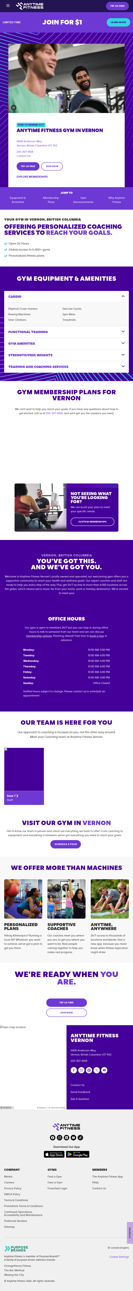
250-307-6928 (25, 151)
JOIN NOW (52, 166)
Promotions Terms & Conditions (23, 1206)
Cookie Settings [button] (119, 1256)
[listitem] (24, 776)
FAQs (95, 1182)
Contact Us (23, 156)
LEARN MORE (118, 22)
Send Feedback (80, 1092)
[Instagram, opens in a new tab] (59, 1137)
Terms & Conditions (16, 1200)
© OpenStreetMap (56, 1108)
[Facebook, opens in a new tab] (52, 1137)
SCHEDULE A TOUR (66, 844)
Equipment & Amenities (18, 200)
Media (8, 1176)
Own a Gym (55, 1182)
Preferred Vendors (15, 1221)
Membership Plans (51, 200)
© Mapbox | (42, 1108)
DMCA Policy (12, 1194)
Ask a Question (80, 1099)
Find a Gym (55, 1176)
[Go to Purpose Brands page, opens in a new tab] (16, 1249)
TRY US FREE (117, 6)
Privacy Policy (12, 1188)
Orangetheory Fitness (17, 1265)
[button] (112, 107)
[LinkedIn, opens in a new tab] (66, 1137)
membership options (39, 636)
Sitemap (9, 1226)
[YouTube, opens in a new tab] (73, 1137)
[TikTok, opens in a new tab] (80, 1137)
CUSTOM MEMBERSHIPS (92, 522)
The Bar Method (14, 1270)
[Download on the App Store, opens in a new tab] (54, 1154)
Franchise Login (57, 1188)
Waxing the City (14, 1274)
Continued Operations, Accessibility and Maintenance (23, 1213)
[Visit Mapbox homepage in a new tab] (7, 1107)
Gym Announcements (83, 200)
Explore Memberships (32, 176)
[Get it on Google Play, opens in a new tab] (77, 1154)
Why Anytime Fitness (116, 200)
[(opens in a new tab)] (74, 1070)
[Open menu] (8, 6)
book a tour (97, 636)
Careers (9, 1182)
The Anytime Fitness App (107, 1176)
